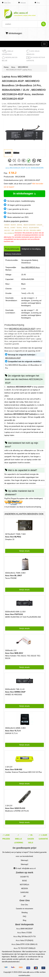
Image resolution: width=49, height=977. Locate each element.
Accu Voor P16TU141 (14, 614)
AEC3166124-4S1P (13, 358)
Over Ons (7, 3)
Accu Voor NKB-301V (14, 653)
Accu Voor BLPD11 (13, 537)
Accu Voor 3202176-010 (15, 808)
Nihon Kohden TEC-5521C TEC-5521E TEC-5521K (23, 657)
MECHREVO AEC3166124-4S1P (22, 329)
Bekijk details (24, 551)
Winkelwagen (15, 33)
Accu (13, 67)
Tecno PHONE (11, 578)
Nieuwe (23, 3)
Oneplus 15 (9, 539)
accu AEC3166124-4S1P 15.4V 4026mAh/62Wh (25, 168)
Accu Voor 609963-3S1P (15, 692)
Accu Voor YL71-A (13, 731)
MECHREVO (23, 67)
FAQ (38, 3)
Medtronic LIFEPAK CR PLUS (17, 811)
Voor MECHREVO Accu (30, 267)
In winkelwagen (23, 193)
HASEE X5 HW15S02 (13, 694)
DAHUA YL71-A (11, 733)
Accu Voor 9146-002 (13, 769)
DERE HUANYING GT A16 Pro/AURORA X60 (23, 617)
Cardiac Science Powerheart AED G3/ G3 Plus (23, 772)
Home (6, 67)
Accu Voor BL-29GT (13, 575)
